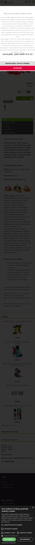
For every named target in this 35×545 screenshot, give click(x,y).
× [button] (33, 507)
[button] (17, 536)
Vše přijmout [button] (9, 539)
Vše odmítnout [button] (25, 539)
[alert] (17, 525)
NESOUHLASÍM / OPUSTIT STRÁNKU (17, 63)
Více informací (5, 522)
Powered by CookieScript (8, 543)
